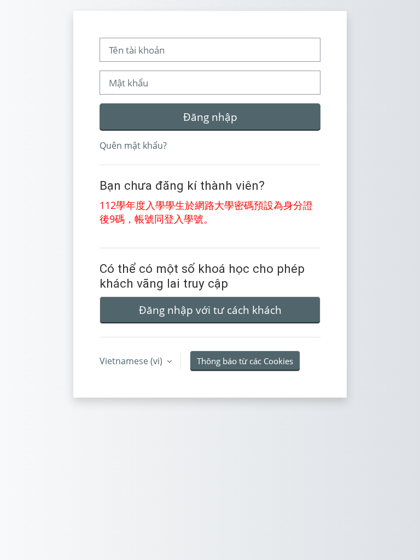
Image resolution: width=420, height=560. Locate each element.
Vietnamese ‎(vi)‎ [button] (132, 361)
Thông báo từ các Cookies (245, 360)
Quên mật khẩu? (133, 145)
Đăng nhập (210, 116)
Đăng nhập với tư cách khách (210, 309)
